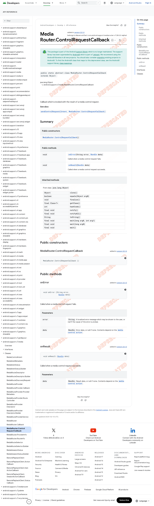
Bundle (94, 154)
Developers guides (121, 465)
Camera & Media (61, 468)
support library (82, 52)
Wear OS (78, 463)
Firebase (87, 490)
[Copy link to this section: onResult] (52, 346)
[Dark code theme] (125, 258)
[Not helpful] (125, 25)
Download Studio (121, 473)
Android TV (79, 474)
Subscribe (124, 500)
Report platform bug (142, 457)
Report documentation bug (142, 462)
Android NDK (119, 477)
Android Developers (47, 25)
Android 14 (99, 468)
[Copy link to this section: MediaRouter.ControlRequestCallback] (85, 251)
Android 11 (99, 480)
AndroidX (76, 55)
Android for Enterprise (43, 461)
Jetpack (96, 55)
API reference (10, 12)
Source (38, 468)
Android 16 (99, 461)
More (62, 3)
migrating (101, 57)
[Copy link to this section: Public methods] (64, 274)
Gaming (58, 457)
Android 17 (99, 457)
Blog (37, 476)
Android (38, 457)
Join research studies (142, 470)
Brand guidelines (58, 500)
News (37, 472)
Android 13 (99, 472)
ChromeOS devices (82, 467)
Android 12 (99, 476)
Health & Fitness (61, 464)
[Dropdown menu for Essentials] (37, 3)
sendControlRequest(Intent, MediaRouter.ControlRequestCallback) (73, 111)
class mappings (66, 63)
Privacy (58, 472)
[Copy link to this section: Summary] (55, 122)
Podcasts (38, 480)
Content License (102, 410)
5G (56, 476)
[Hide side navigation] (29, 501)
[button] (15, 28)
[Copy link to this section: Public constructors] (70, 242)
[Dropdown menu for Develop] (53, 3)
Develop (46, 3)
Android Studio (135, 3)
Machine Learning (62, 461)
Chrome (76, 490)
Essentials (29, 3)
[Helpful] (121, 25)
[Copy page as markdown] (120, 40)
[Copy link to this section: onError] (51, 282)
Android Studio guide (122, 461)
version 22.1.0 (79, 32)
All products (123, 490)
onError (72, 154)
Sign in (148, 3)
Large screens (80, 459)
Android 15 (99, 464)
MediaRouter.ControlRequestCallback (60, 137)
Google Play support (142, 466)
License (46, 500)
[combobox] (89, 3)
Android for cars (81, 471)
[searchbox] (16, 21)
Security (38, 464)
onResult (72, 165)
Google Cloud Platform (105, 490)
